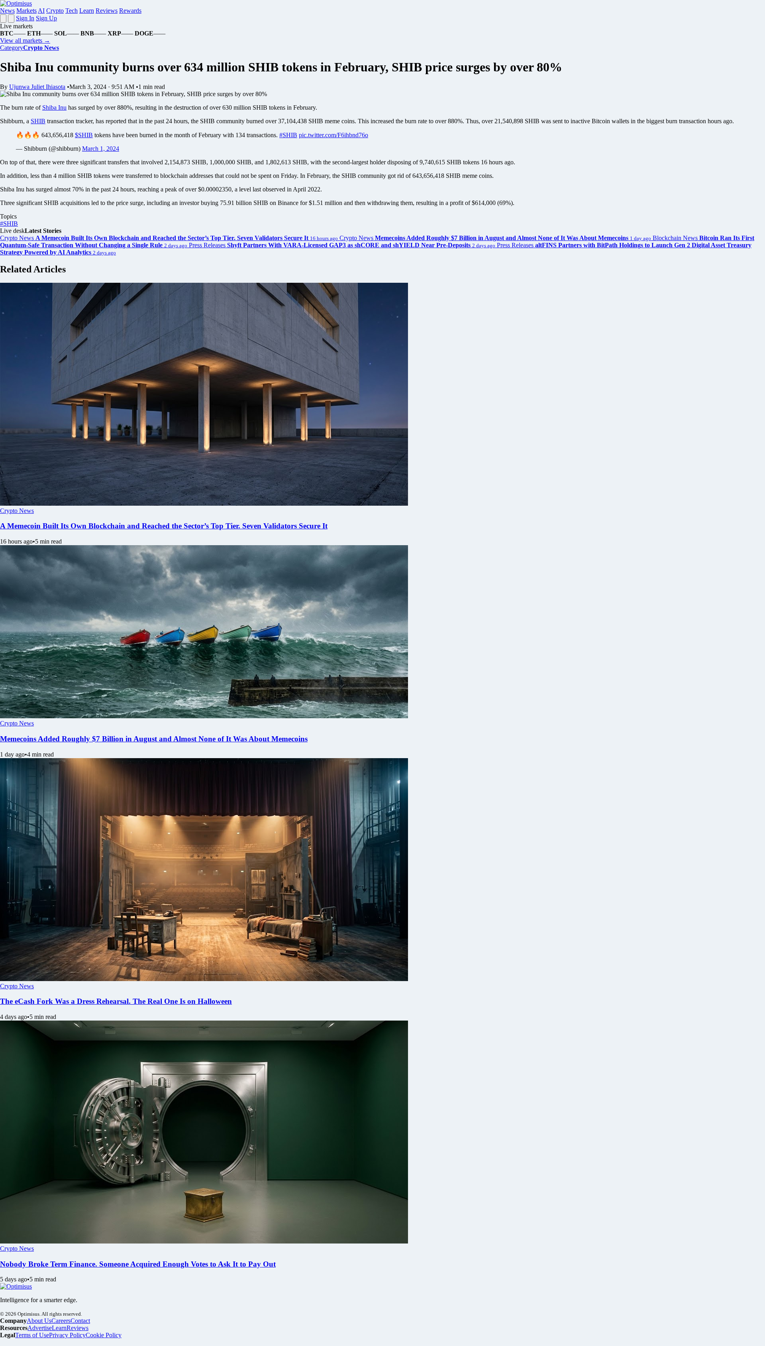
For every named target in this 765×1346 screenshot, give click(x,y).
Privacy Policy (67, 1335)
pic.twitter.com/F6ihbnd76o (333, 135)
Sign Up (46, 18)
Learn (86, 10)
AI (41, 10)
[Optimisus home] (16, 3)
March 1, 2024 (100, 148)
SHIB (38, 121)
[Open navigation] (3, 18)
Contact (80, 1320)
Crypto (55, 10)
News (7, 10)
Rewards (130, 10)
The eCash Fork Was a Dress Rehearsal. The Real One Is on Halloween (116, 1001)
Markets (26, 10)
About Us (39, 1320)
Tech (71, 10)
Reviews (107, 10)
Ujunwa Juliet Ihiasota (37, 86)
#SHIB (288, 135)
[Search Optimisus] (11, 18)
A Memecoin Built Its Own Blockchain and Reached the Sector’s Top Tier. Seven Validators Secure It (164, 526)
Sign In (25, 18)
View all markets (25, 40)
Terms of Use (32, 1335)
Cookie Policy (104, 1335)
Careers (61, 1320)
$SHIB (84, 135)
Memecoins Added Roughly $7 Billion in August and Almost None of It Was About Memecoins (154, 739)
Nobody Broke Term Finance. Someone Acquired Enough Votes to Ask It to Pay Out (138, 1264)
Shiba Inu (54, 107)
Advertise (39, 1327)
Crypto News (17, 510)
